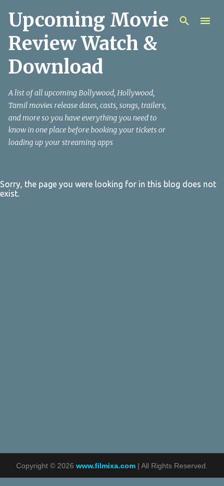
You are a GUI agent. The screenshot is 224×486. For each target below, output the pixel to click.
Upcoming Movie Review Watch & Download (88, 43)
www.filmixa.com (105, 465)
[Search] (184, 20)
